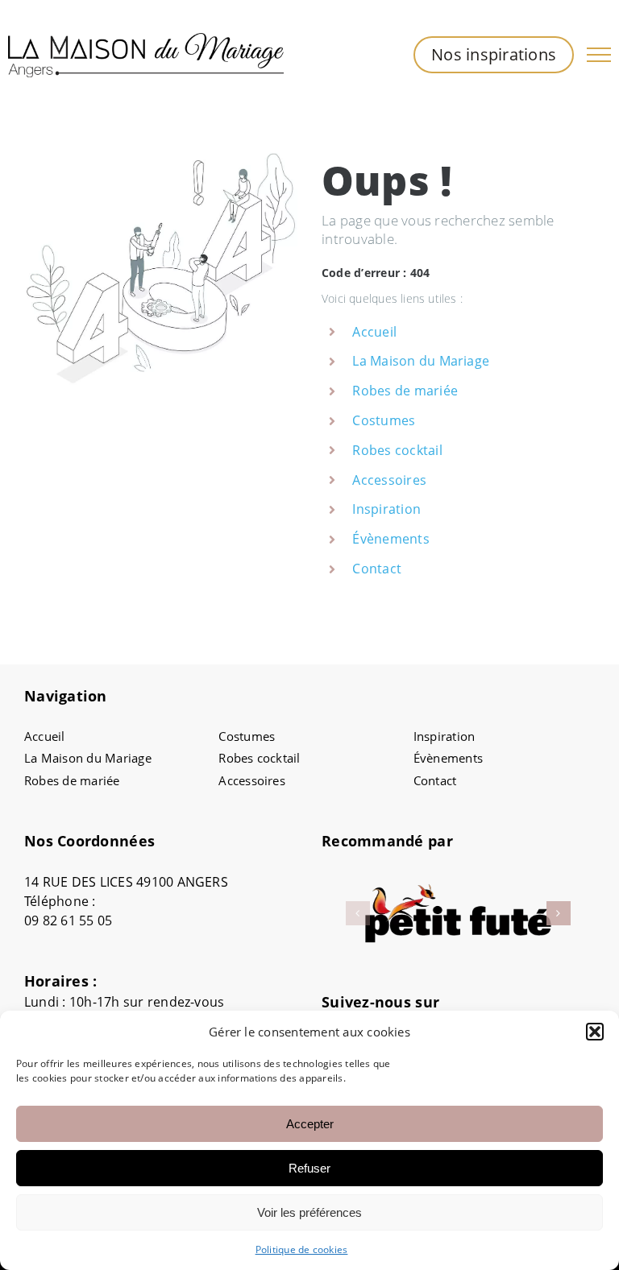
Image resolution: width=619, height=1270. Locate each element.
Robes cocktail (397, 450)
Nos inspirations (493, 54)
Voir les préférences (309, 1212)
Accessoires (389, 480)
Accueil (374, 332)
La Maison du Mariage (420, 361)
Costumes (383, 420)
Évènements (390, 539)
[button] (595, 1032)
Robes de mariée (405, 390)
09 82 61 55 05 (68, 920)
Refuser (309, 1168)
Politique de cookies (301, 1249)
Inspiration (386, 509)
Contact (376, 568)
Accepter (310, 1124)
